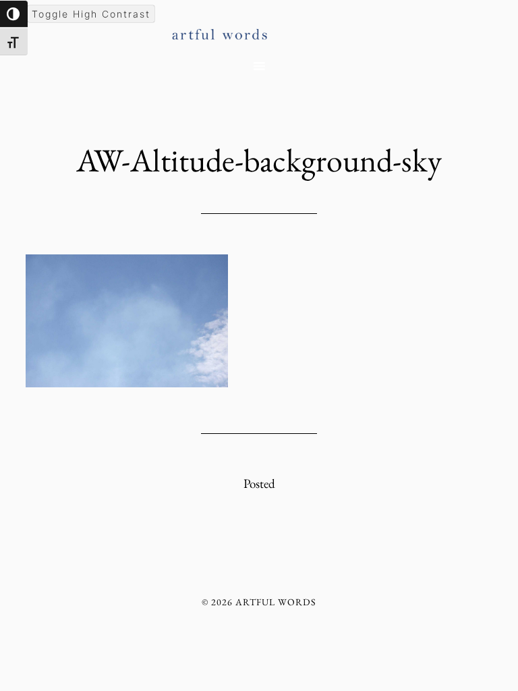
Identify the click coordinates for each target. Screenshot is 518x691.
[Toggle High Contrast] (14, 14)
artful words (259, 29)
